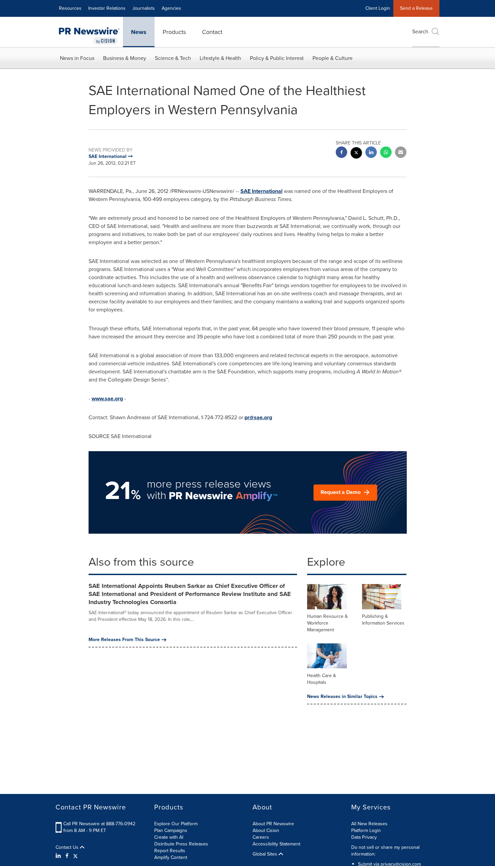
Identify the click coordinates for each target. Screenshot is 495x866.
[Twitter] (75, 856)
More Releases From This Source (124, 639)
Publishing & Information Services (383, 620)
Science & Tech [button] (173, 58)
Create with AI (168, 837)
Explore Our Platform (176, 823)
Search (420, 31)
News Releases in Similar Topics (342, 696)
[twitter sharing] (356, 153)
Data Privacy (364, 837)
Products (174, 32)
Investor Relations (107, 8)
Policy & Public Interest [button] (277, 58)
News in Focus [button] (77, 58)
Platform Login (366, 830)
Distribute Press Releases (181, 843)
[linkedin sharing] (371, 153)
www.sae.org (107, 398)
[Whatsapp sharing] (386, 153)
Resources (70, 8)
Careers (261, 837)
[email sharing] (400, 153)
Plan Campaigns (170, 830)
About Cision (266, 830)
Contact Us (68, 847)
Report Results (169, 850)
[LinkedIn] (59, 856)
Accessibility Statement (276, 843)
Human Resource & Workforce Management (327, 623)
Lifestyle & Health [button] (220, 58)
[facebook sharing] (341, 153)
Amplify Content (170, 857)
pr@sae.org (258, 417)
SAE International (261, 191)
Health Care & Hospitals (321, 679)
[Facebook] (67, 856)
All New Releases (369, 823)
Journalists (143, 8)
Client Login (377, 8)
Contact (212, 32)
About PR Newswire (273, 823)
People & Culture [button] (332, 58)
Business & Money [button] (124, 58)
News (138, 32)
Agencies (171, 8)
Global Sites (265, 854)
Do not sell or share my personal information (385, 851)
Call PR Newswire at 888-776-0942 (99, 823)
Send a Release (416, 8)
